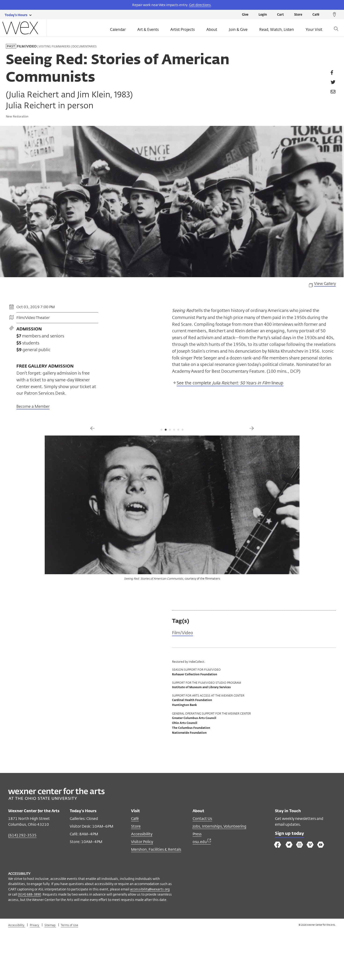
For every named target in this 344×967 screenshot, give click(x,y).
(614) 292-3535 (22, 835)
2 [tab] (166, 430)
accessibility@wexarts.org (150, 889)
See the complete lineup (230, 383)
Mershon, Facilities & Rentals (156, 849)
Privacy (35, 925)
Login (263, 14)
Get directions (200, 5)
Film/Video (182, 633)
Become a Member (33, 406)
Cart (280, 14)
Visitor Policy (142, 841)
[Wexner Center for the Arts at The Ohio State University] (56, 798)
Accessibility (141, 834)
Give (245, 14)
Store (298, 14)
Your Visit (314, 29)
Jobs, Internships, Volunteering (219, 826)
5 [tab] (178, 430)
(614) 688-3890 (29, 894)
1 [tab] (161, 430)
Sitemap (50, 925)
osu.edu (200, 841)
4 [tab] (174, 430)
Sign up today (289, 834)
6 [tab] (182, 430)
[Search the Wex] (336, 29)
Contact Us (202, 818)
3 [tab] (170, 430)
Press (197, 834)
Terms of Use (69, 925)
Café (315, 14)
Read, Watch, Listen (276, 29)
